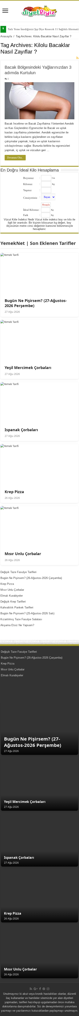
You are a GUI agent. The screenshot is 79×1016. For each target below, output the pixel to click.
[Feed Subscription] (77, 58)
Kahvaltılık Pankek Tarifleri (16, 607)
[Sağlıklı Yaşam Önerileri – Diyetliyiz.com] (40, 10)
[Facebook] (40, 988)
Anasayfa (6, 36)
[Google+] (35, 988)
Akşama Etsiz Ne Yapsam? (17, 625)
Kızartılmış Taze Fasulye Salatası (21, 619)
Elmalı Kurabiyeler (11, 595)
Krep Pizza (7, 583)
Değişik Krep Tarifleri (13, 601)
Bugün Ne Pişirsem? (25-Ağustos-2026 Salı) (27, 613)
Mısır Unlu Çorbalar (12, 589)
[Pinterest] (44, 988)
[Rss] (30, 988)
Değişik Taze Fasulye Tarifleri (18, 572)
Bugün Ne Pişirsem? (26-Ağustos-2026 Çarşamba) (31, 578)
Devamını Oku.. (15, 157)
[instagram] (48, 988)
